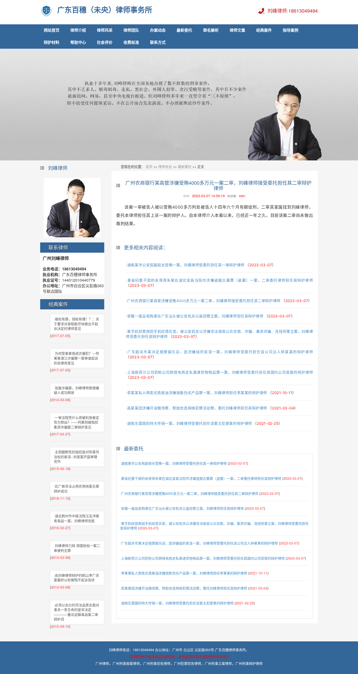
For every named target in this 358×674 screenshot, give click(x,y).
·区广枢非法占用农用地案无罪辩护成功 (76, 488)
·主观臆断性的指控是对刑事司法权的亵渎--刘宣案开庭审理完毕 (76, 456)
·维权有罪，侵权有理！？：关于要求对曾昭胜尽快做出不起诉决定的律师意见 (76, 323)
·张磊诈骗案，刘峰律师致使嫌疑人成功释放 (76, 390)
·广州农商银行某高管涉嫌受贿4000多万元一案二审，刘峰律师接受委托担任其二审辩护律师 (203, 300)
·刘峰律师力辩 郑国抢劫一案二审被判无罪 (77, 548)
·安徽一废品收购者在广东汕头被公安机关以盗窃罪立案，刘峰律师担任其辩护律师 (194, 316)
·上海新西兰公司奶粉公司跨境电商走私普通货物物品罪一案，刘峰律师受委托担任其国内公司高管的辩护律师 (219, 372)
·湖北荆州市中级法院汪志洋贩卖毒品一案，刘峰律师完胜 (76, 518)
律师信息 (165, 166)
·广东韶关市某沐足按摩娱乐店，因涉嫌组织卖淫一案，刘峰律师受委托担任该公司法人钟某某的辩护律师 (219, 352)
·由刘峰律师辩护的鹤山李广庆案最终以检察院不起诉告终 (76, 577)
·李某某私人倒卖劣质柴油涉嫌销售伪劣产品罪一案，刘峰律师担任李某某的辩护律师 (196, 392)
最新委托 (184, 166)
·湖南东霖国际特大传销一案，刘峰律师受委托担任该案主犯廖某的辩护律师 (189, 423)
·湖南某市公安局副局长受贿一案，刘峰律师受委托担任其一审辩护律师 (185, 265)
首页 (149, 166)
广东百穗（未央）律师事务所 (104, 10)
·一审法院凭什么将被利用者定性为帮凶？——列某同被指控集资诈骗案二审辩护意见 (76, 422)
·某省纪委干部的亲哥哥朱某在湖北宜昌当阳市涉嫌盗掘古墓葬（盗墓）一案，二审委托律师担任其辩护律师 (219, 280)
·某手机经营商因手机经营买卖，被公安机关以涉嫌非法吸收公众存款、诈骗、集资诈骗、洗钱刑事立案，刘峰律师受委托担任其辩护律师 (214, 526)
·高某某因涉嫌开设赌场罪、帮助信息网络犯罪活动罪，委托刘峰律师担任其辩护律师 (196, 408)
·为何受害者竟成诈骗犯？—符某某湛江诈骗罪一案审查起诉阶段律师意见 (76, 358)
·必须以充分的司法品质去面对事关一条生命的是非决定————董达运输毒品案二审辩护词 (76, 612)
